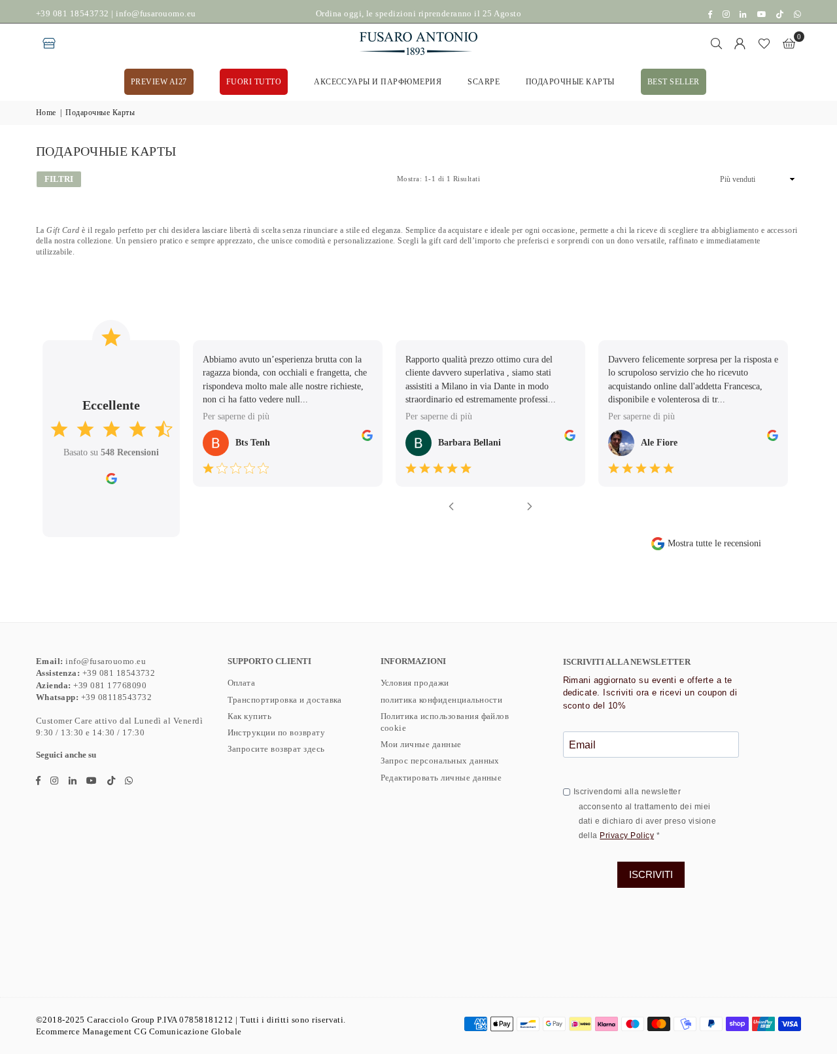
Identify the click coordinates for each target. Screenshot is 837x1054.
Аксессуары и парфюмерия (377, 81)
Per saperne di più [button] (236, 416)
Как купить (250, 716)
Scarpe (484, 81)
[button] (789, 43)
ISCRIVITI (651, 874)
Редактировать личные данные (441, 777)
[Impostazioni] (740, 43)
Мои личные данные (421, 744)
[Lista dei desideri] (764, 43)
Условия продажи (415, 683)
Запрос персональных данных (440, 760)
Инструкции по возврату (277, 732)
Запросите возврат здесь (276, 749)
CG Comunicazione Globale (188, 1031)
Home (46, 112)
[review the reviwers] (367, 438)
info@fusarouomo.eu (156, 13)
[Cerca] (716, 43)
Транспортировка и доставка (285, 700)
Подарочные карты (570, 81)
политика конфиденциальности (442, 700)
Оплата (242, 683)
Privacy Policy (627, 835)
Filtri (58, 179)
